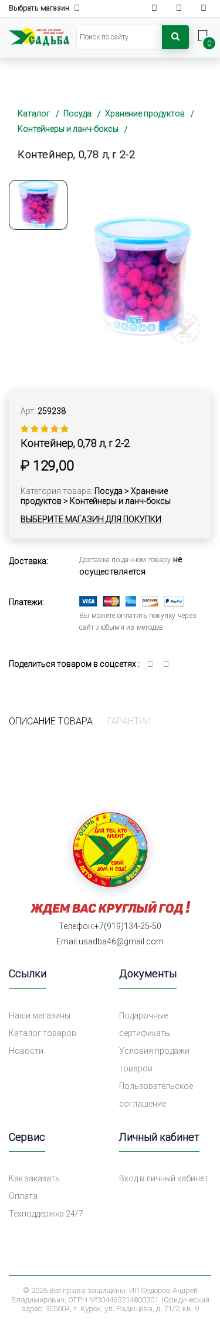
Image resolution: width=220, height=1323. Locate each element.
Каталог (34, 113)
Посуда (77, 113)
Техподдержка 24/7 (46, 1213)
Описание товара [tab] (51, 721)
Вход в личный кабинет (163, 1178)
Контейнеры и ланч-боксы (68, 128)
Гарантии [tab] (129, 721)
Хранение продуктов (145, 113)
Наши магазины (39, 1015)
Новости (26, 1050)
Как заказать (34, 1178)
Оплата (23, 1196)
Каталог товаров (42, 1033)
